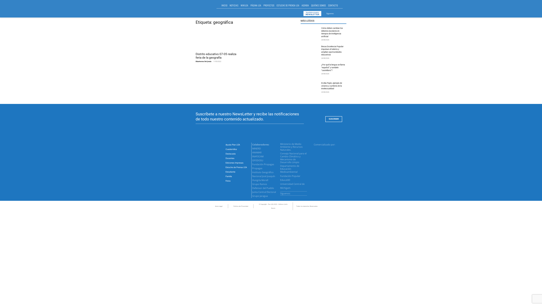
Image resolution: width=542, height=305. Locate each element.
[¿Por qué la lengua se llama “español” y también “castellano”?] (310, 70)
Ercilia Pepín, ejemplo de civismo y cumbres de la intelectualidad (331, 86)
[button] (346, 6)
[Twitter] (343, 13)
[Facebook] (336, 13)
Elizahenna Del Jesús (203, 61)
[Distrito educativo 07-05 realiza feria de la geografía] (218, 39)
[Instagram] (340, 13)
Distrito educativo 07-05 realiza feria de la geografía (216, 55)
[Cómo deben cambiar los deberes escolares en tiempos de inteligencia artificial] (310, 34)
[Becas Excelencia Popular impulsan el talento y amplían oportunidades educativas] (310, 52)
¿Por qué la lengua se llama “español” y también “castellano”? (333, 67)
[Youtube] (347, 13)
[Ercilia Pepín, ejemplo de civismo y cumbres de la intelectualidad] (310, 89)
